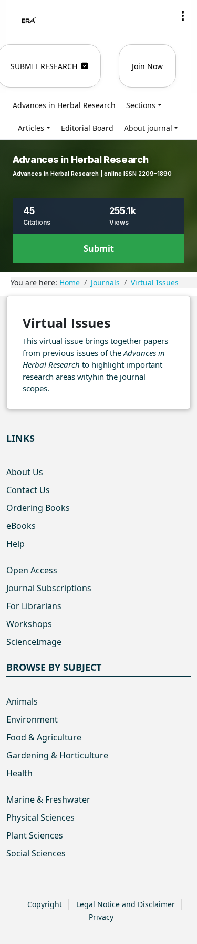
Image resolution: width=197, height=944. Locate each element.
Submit (99, 248)
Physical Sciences (40, 817)
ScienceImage (33, 642)
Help (15, 544)
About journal (148, 128)
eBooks (21, 526)
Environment (32, 719)
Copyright (44, 904)
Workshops (29, 624)
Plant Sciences (34, 835)
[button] (183, 16)
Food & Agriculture (43, 737)
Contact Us (28, 490)
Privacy (101, 917)
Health (19, 773)
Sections (140, 105)
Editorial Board (87, 128)
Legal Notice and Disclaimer (125, 904)
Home (69, 282)
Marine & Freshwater (48, 799)
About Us (24, 472)
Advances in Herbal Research (64, 105)
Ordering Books (38, 508)
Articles (31, 128)
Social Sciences (36, 853)
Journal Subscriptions (48, 588)
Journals (105, 282)
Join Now (147, 66)
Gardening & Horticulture (57, 755)
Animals (22, 701)
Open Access (31, 570)
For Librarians (33, 606)
